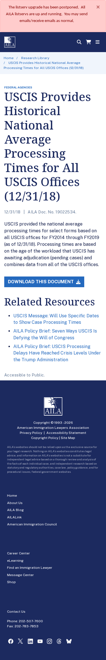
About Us (15, 503)
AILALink (14, 517)
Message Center (20, 575)
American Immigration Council (32, 524)
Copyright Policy (44, 438)
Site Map (68, 438)
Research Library (35, 58)
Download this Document (41, 281)
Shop (11, 582)
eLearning (15, 561)
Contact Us (16, 612)
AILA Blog (15, 510)
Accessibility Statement (66, 433)
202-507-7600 (31, 621)
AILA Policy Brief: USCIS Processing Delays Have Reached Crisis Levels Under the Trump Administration (57, 353)
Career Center (18, 553)
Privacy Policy (31, 433)
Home (9, 58)
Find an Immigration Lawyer (29, 568)
